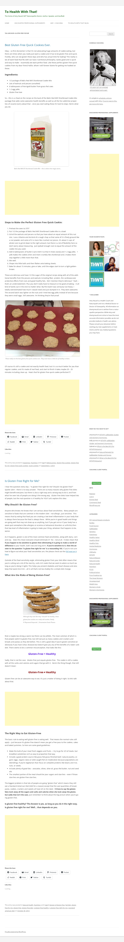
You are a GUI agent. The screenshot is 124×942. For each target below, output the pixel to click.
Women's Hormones (96, 590)
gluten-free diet (27, 908)
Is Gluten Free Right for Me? (22, 481)
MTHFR (92, 555)
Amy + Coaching (56, 23)
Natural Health (28, 905)
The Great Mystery (96, 578)
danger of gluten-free (57, 905)
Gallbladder (93, 529)
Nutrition (34, 463)
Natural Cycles (94, 561)
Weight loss (93, 584)
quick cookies (34, 466)
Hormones (93, 549)
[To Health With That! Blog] (96, 264)
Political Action (94, 572)
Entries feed (93, 499)
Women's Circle (94, 587)
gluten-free (17, 908)
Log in (91, 497)
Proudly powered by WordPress (15, 932)
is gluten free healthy (41, 908)
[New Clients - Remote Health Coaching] (96, 279)
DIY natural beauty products (99, 520)
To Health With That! (21, 11)
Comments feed (95, 502)
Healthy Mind (94, 540)
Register (92, 494)
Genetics (92, 531)
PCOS (91, 569)
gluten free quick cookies (19, 466)
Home (7, 23)
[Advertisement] (42, 198)
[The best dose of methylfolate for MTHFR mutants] (112, 248)
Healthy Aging (94, 537)
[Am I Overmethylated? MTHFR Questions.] (112, 264)
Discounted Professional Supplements (30, 23)
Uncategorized (94, 581)
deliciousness (51, 463)
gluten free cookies (63, 463)
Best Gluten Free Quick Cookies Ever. (28, 45)
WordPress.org (94, 505)
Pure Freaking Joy (95, 575)
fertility (91, 523)
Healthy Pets (94, 543)
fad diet (68, 905)
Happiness (26, 463)
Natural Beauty (94, 558)
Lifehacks (92, 552)
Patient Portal (96, 483)
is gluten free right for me (59, 908)
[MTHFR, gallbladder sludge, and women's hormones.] (96, 248)
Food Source (93, 526)
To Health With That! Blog (78, 23)
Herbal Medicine (95, 546)
